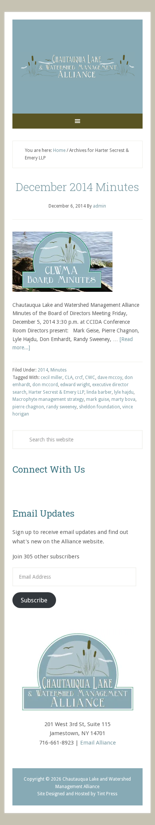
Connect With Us (48, 469)
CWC (90, 377)
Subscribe (34, 600)
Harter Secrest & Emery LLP (56, 392)
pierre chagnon (28, 406)
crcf (79, 377)
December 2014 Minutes (77, 186)
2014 (43, 370)
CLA (69, 377)
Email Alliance (98, 742)
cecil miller (51, 377)
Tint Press (107, 793)
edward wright (75, 384)
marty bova (123, 399)
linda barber (99, 392)
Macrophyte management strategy (48, 399)
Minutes (58, 370)
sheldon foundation (99, 406)
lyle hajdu (124, 392)
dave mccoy (109, 377)
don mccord (45, 384)
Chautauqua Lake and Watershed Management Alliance (77, 66)
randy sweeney (61, 406)
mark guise (97, 399)
